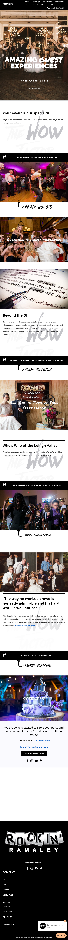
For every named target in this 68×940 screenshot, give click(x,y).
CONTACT (6, 889)
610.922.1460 (43, 740)
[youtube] (36, 761)
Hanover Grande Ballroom (25, 625)
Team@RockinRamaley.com (34, 746)
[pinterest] (40, 761)
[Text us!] (61, 936)
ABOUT (5, 879)
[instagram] (31, 761)
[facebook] (27, 761)
